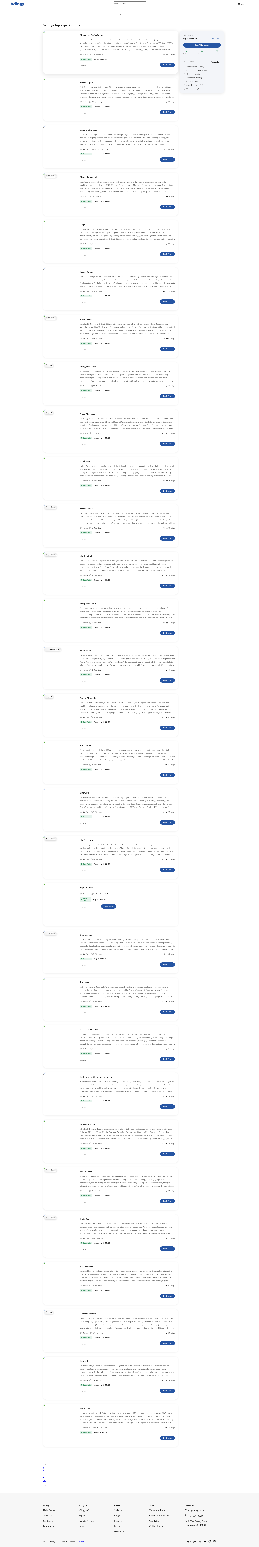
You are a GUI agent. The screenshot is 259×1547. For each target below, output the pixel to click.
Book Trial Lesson (202, 45)
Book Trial (167, 65)
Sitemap (81, 1542)
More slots (215, 38)
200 (44, 1481)
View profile (214, 62)
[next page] (45, 1484)
